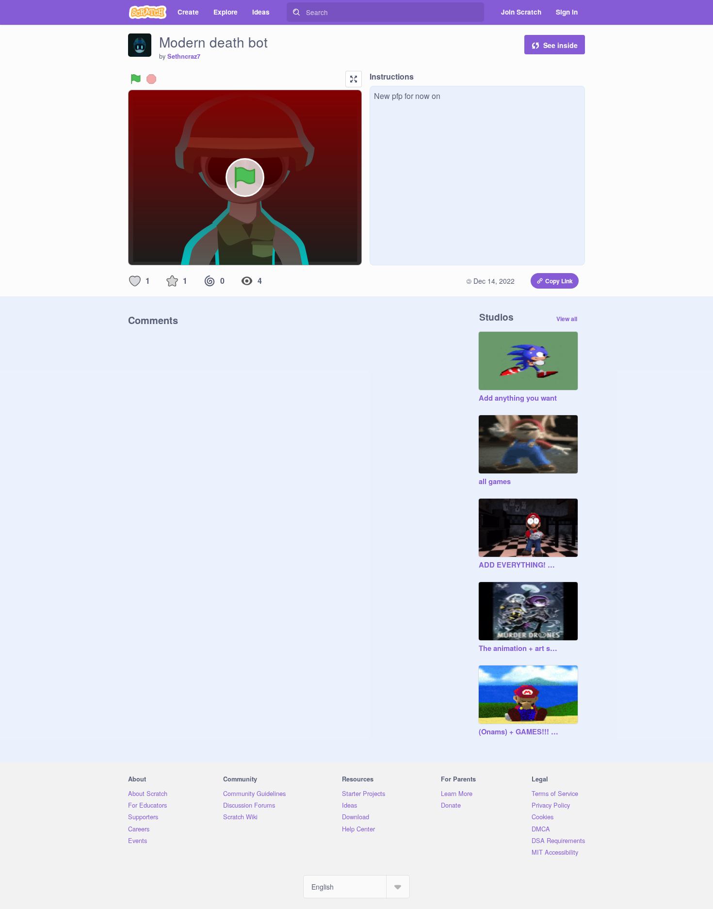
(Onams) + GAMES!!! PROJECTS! (518, 732)
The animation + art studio (518, 648)
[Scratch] (147, 12)
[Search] (296, 12)
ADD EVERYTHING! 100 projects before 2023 (518, 565)
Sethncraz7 (183, 56)
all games (495, 481)
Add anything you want (518, 398)
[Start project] (136, 79)
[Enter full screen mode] (353, 79)
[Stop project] (151, 79)
